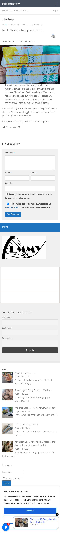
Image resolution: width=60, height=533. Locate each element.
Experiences (23, 11)
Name (8, 172)
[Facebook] (30, 273)
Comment (10, 152)
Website (8, 183)
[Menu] (56, 3)
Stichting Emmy (11, 3)
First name (7, 317)
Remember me (13, 478)
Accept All (30, 510)
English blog (9, 11)
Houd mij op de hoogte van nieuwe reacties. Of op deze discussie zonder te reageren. (28, 206)
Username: (7, 465)
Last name (6, 328)
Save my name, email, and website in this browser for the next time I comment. (28, 196)
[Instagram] (30, 285)
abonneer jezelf (11, 207)
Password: (7, 472)
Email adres (7, 338)
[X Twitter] (30, 297)
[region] (30, 509)
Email (34, 172)
